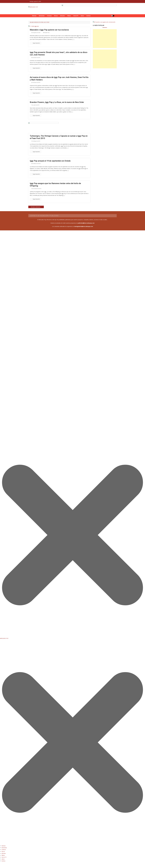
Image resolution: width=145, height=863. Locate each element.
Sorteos (88, 15)
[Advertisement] (105, 38)
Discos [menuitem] (3, 851)
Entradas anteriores (35, 207)
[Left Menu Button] (72, 844)
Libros (82, 15)
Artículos (62, 15)
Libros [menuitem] (3, 859)
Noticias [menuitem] (4, 845)
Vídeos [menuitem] (3, 855)
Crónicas (49, 15)
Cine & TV (75, 15)
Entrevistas (42, 15)
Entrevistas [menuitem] (4, 847)
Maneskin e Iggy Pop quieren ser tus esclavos (49, 30)
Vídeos (69, 15)
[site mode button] (112, 16)
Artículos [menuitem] (4, 853)
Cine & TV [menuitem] (4, 857)
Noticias (34, 15)
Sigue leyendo (36, 43)
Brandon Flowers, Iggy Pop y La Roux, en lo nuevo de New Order (57, 102)
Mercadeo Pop (46, 32)
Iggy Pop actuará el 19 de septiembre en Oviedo (50, 161)
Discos (56, 15)
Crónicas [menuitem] (4, 849)
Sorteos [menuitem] (3, 861)
